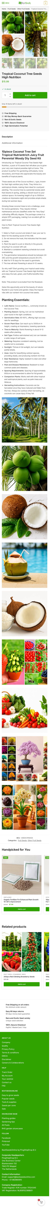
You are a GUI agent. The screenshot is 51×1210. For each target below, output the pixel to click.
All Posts (6, 1125)
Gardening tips (8, 1122)
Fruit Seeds (12, 9)
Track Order (7, 1072)
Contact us (6, 1082)
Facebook (6, 1138)
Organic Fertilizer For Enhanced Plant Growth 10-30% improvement (21, 901)
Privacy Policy (8, 1049)
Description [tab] (7, 136)
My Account (7, 1075)
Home (4, 9)
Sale (4, 1109)
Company (6, 1042)
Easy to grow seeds (10, 1095)
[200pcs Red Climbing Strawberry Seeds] (21, 952)
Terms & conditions (10, 1052)
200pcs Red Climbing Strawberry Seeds (19, 977)
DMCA (5, 1056)
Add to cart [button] (22, 909)
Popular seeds (8, 1098)
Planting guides (8, 1118)
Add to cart (30, 95)
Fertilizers (7, 897)
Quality (5, 1046)
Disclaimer (6, 1059)
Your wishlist (7, 1079)
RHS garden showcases (12, 1128)
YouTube (6, 1145)
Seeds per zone (9, 1105)
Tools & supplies (9, 1102)
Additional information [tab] (12, 143)
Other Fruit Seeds (23, 9)
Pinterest (6, 1141)
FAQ (3, 1086)
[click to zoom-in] (24, 34)
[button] (10, 94)
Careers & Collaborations (13, 1063)
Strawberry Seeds (19, 974)
